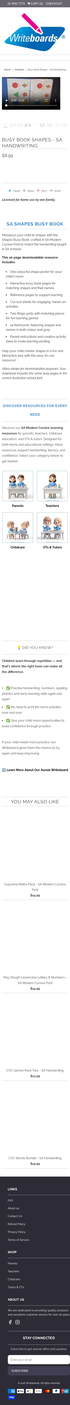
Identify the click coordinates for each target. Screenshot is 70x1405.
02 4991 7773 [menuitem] (16, 3)
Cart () (36, 3)
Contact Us (15, 1216)
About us (13, 1208)
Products (20, 69)
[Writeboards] (35, 32)
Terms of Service (18, 1239)
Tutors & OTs (16, 1287)
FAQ (10, 1200)
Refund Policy (16, 1224)
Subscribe (19, 1370)
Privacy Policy (17, 1232)
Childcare (14, 1279)
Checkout (54, 3)
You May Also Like (35, 801)
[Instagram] (17, 1322)
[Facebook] (10, 1322)
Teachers (13, 1271)
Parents (13, 1263)
